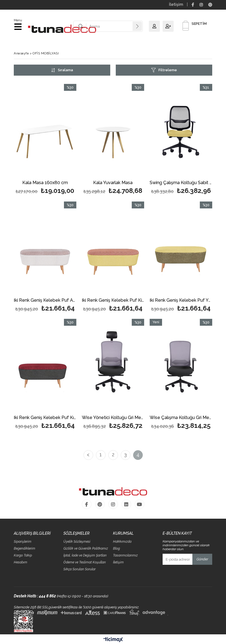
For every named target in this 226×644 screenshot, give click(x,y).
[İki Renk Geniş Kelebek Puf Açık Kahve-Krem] (45, 248)
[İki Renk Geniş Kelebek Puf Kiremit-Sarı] (113, 248)
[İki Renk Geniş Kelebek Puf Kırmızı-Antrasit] (45, 366)
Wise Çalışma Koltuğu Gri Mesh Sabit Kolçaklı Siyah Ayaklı (181, 417)
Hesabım (20, 562)
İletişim (176, 4)
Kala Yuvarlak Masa (113, 183)
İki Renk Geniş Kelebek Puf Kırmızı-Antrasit (45, 417)
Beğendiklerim (24, 548)
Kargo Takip (23, 555)
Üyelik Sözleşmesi (76, 542)
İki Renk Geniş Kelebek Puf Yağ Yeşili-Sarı (181, 300)
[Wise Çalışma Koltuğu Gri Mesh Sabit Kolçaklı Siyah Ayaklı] (181, 366)
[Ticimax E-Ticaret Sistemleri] (113, 640)
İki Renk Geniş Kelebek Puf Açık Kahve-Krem (45, 300)
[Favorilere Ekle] (45, 140)
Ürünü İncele (59, 140)
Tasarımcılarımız (125, 555)
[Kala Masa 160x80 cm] (45, 131)
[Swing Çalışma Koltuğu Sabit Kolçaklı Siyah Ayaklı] (181, 131)
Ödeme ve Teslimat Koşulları (84, 562)
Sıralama (65, 70)
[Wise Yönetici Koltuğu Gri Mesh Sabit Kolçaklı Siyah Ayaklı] (113, 366)
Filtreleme (167, 70)
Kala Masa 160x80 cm (45, 183)
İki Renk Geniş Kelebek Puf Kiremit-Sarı (113, 300)
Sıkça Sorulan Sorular (79, 569)
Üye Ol (169, 26)
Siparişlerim (22, 542)
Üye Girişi (156, 26)
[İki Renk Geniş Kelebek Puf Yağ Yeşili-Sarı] (181, 248)
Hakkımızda (122, 542)
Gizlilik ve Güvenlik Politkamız (85, 548)
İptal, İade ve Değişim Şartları (85, 555)
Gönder (202, 559)
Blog (116, 548)
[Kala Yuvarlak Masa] (113, 131)
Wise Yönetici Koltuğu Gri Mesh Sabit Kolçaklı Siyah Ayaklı (113, 417)
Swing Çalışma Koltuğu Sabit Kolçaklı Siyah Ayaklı (181, 183)
